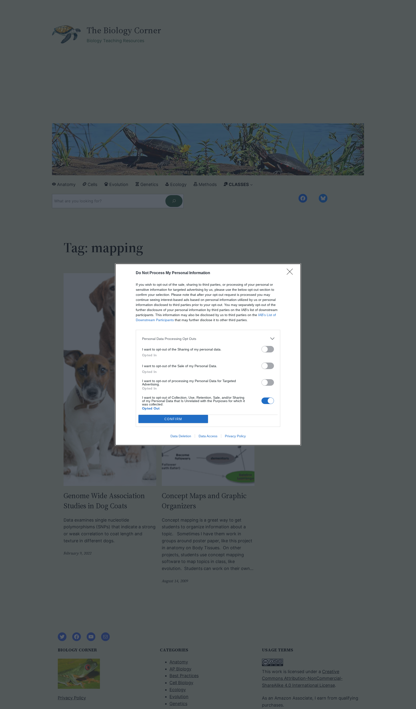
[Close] (291, 273)
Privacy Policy (235, 436)
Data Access (208, 436)
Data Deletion (180, 436)
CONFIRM (173, 419)
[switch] (267, 349)
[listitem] (208, 338)
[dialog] (208, 354)
